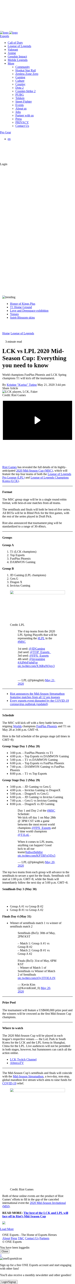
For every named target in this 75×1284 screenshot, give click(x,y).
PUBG (19, 94)
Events (19, 105)
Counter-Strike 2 (25, 91)
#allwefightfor (34, 852)
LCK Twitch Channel (23, 1059)
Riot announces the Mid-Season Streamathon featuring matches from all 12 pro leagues (37, 695)
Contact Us (29, 29)
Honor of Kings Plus (22, 303)
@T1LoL (23, 834)
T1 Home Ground (21, 307)
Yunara (14, 314)
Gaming (20, 77)
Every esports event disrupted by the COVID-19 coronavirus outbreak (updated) (39, 702)
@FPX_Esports (39, 655)
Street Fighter (23, 101)
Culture (19, 80)
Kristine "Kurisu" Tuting (22, 384)
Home (6, 333)
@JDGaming (37, 648)
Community (22, 67)
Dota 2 (19, 87)
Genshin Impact (17, 56)
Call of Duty (15, 42)
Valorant (13, 49)
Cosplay (20, 84)
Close (5, 1251)
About (4, 29)
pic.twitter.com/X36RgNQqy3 (36, 666)
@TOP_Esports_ (40, 652)
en (9, 139)
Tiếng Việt (21, 152)
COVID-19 (9, 1083)
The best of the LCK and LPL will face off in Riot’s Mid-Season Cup (35, 1214)
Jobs (18, 112)
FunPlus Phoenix (46, 726)
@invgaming (37, 659)
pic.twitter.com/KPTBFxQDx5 (36, 855)
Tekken (19, 98)
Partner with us (24, 115)
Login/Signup (9, 1282)
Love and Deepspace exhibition (29, 310)
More (11, 63)
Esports (4, 36)
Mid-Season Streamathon (28, 1076)
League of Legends (19, 46)
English (20, 142)
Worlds (17, 726)
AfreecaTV (17, 1063)
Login (3, 164)
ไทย (18, 157)
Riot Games (9, 467)
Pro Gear (5, 132)
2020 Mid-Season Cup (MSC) (34, 470)
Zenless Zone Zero (26, 73)
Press (11, 29)
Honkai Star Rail (25, 70)
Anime (12, 53)
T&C (19, 29)
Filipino (20, 149)
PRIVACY (22, 122)
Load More (7, 1229)
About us (21, 108)
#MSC (22, 641)
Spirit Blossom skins (22, 317)
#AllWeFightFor (28, 662)
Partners (42, 29)
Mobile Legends (18, 60)
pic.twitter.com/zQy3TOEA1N (36, 978)
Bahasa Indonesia (26, 145)
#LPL (41, 638)
